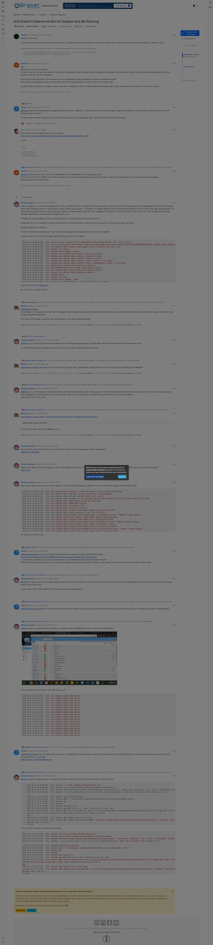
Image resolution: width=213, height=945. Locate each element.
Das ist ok (122, 477)
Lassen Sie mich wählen (95, 477)
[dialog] (106, 472)
